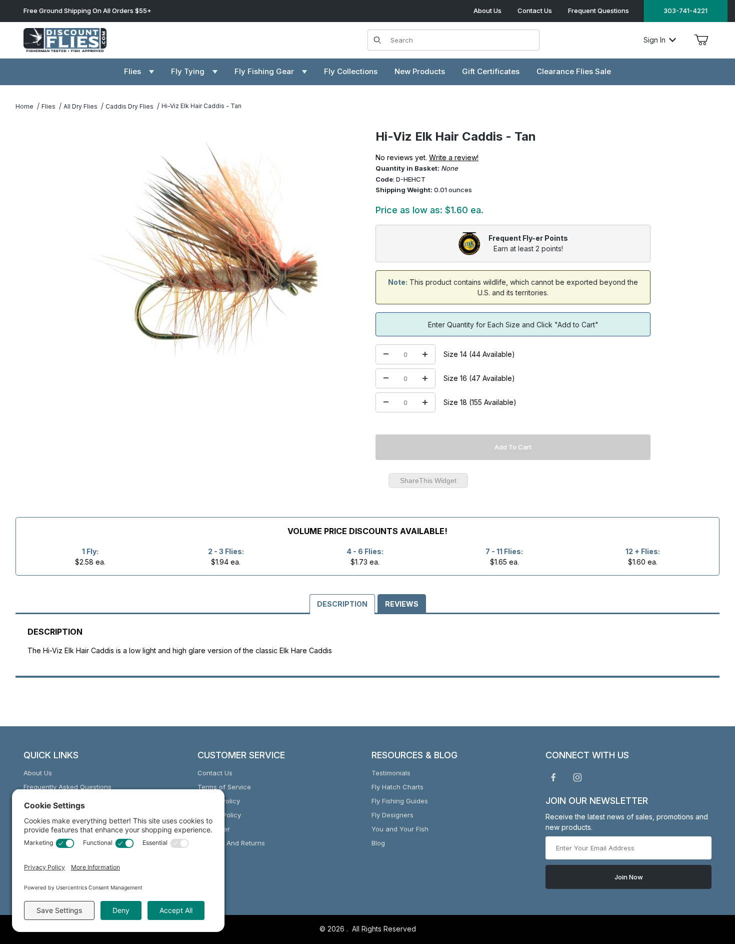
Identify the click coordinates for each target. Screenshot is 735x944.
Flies (49, 106)
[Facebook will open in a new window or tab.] (554, 777)
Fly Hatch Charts (398, 787)
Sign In (655, 40)
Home (25, 106)
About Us (488, 11)
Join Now (628, 877)
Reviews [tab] (401, 604)
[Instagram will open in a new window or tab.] (577, 777)
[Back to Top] (704, 881)
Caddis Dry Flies (130, 106)
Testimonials (391, 773)
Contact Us (535, 11)
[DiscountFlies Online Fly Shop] (65, 39)
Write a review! (453, 157)
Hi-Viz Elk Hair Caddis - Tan (202, 106)
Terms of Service (224, 787)
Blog (378, 843)
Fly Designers (393, 815)
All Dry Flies (81, 106)
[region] (36, 245)
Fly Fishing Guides (400, 801)
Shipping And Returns (231, 843)
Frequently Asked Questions (68, 787)
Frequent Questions (598, 11)
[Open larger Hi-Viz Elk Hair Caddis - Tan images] (205, 249)
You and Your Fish (400, 829)
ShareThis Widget (428, 481)
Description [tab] (342, 604)
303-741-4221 (686, 11)
